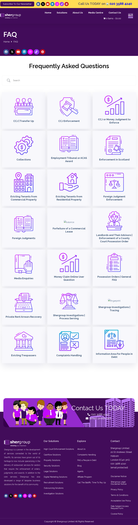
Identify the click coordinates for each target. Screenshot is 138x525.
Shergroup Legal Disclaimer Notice (118, 483)
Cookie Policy (117, 514)
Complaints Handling (86, 455)
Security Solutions (52, 466)
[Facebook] (38, 4)
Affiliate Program (84, 477)
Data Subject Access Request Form (120, 507)
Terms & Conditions (119, 495)
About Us (78, 12)
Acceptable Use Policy (121, 501)
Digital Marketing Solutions (55, 477)
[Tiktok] (62, 4)
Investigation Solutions (53, 493)
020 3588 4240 (120, 4)
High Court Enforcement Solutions (59, 449)
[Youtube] (48, 4)
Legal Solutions (51, 471)
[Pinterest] (67, 4)
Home (48, 12)
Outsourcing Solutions (53, 488)
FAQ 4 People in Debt (86, 460)
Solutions (62, 12)
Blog (79, 466)
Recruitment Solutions (53, 482)
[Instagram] (57, 4)
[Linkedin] (52, 4)
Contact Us (115, 12)
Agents (80, 471)
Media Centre (95, 12)
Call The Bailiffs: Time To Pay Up (91, 482)
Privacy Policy (117, 489)
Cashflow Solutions (52, 455)
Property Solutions (52, 460)
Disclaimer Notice (118, 476)
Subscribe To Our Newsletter (17, 4)
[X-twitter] (43, 4)
